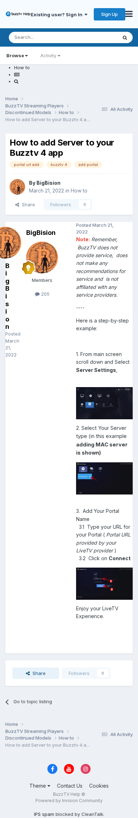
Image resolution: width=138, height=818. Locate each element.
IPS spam (44, 814)
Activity (48, 55)
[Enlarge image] (104, 402)
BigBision (48, 183)
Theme (38, 786)
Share (27, 204)
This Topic (96, 37)
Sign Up (109, 14)
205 (45, 294)
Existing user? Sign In (58, 14)
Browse (15, 55)
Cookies (99, 786)
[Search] (125, 37)
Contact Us (69, 786)
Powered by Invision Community (69, 800)
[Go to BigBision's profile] (17, 187)
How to (79, 191)
